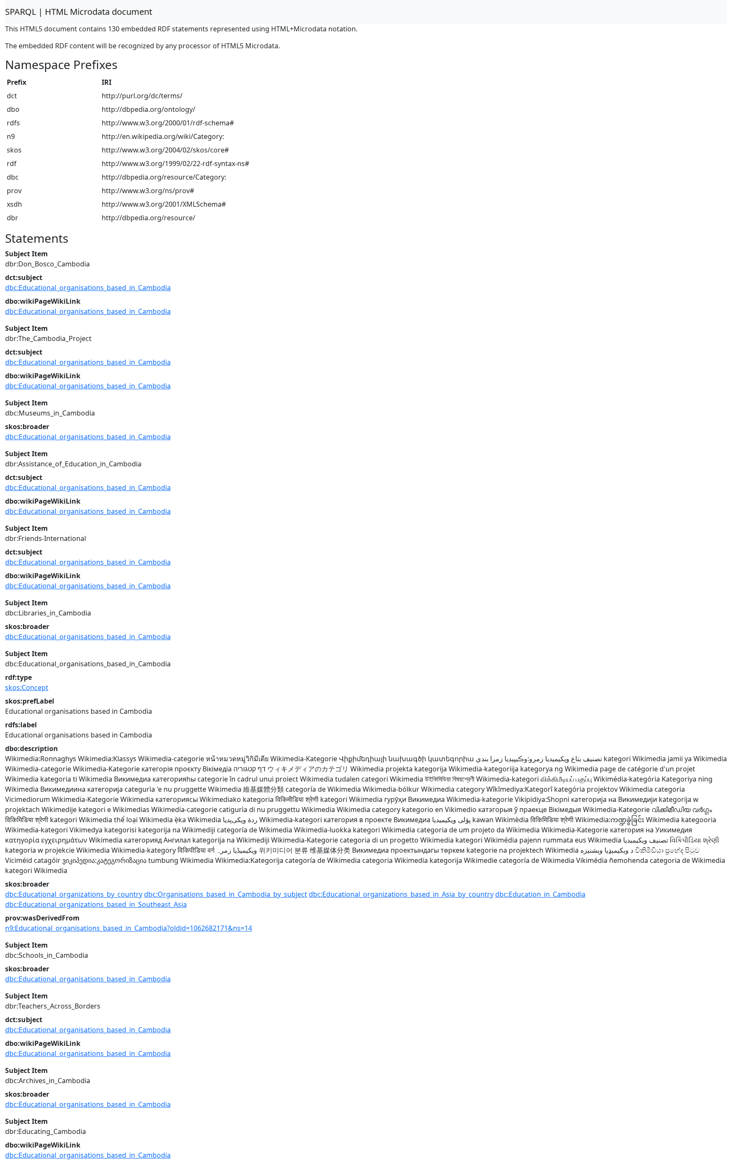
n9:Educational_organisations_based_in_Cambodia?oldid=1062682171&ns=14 (128, 928)
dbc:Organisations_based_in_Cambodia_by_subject (225, 894)
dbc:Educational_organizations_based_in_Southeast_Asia (96, 904)
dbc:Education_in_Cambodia (540, 894)
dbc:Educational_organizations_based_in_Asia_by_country (401, 894)
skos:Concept (26, 687)
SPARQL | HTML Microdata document (78, 11)
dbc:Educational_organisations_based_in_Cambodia (88, 287)
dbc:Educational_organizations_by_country (73, 894)
